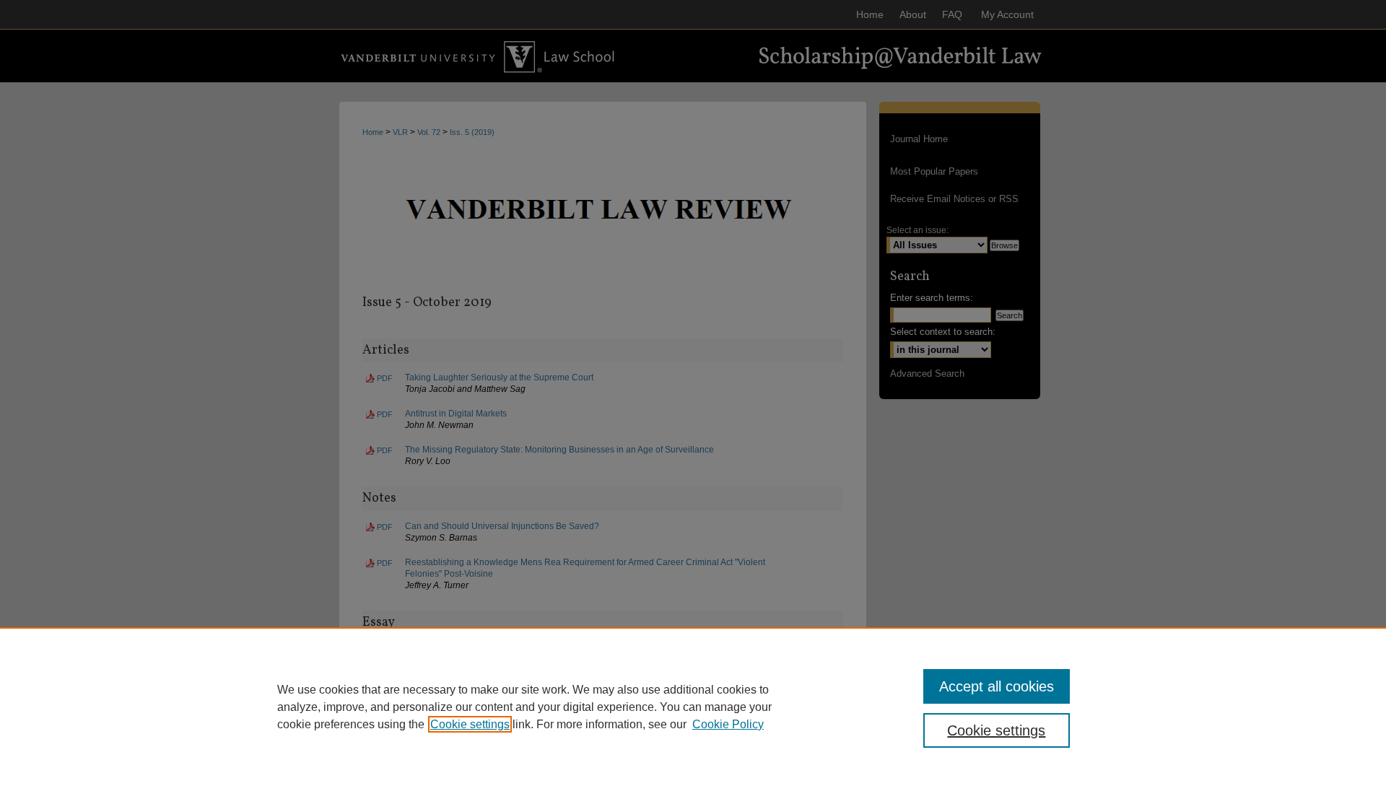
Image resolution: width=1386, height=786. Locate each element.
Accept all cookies (996, 686)
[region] (693, 706)
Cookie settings (470, 724)
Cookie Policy (728, 724)
